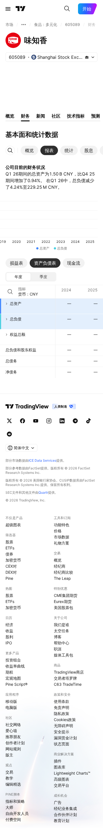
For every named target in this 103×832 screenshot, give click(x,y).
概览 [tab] (9, 116)
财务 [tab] (25, 116)
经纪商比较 (63, 572)
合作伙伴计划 (65, 814)
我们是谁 (61, 624)
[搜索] (67, 8)
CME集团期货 (65, 595)
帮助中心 (61, 642)
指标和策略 (15, 801)
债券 (9, 554)
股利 (9, 636)
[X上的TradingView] (9, 421)
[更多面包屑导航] (23, 24)
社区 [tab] (56, 116)
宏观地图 (13, 678)
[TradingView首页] (21, 9)
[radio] (18, 277)
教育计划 (61, 820)
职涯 (58, 649)
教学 (9, 778)
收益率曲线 (15, 666)
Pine (9, 578)
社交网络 (13, 724)
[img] (86, 57)
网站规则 (13, 748)
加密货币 (13, 560)
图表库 (59, 767)
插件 (58, 761)
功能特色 (61, 524)
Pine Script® (16, 684)
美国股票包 (63, 607)
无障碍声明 (63, 725)
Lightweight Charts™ (72, 773)
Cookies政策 (65, 719)
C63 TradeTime (68, 684)
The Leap (62, 578)
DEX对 (11, 572)
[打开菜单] (7, 8)
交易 (9, 772)
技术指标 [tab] (76, 116)
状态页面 (61, 743)
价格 (58, 530)
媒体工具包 (63, 655)
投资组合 (13, 660)
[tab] (29, 150)
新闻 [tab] (40, 116)
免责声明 (61, 707)
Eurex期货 (63, 601)
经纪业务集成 (65, 808)
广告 (58, 802)
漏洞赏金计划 (65, 737)
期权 (9, 672)
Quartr (43, 492)
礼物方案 (61, 543)
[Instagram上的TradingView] (49, 421)
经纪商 (59, 566)
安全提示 (61, 731)
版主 (9, 755)
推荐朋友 (13, 736)
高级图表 (61, 779)
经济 (9, 624)
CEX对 (11, 566)
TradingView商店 (69, 672)
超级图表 (13, 524)
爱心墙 (11, 730)
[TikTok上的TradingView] (88, 421)
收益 (9, 630)
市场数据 (61, 537)
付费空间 (13, 819)
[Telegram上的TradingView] (75, 421)
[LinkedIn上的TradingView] (62, 421)
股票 (9, 541)
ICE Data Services (42, 460)
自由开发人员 (17, 813)
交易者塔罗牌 (65, 678)
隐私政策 (61, 713)
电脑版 (11, 707)
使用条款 (61, 701)
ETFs (9, 548)
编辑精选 (13, 784)
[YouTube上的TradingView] (36, 421)
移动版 (11, 701)
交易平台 (61, 785)
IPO (8, 642)
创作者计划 (15, 742)
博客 (58, 636)
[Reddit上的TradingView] (9, 434)
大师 (9, 807)
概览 (58, 560)
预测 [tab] (95, 116)
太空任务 (61, 630)
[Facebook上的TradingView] (22, 421)
